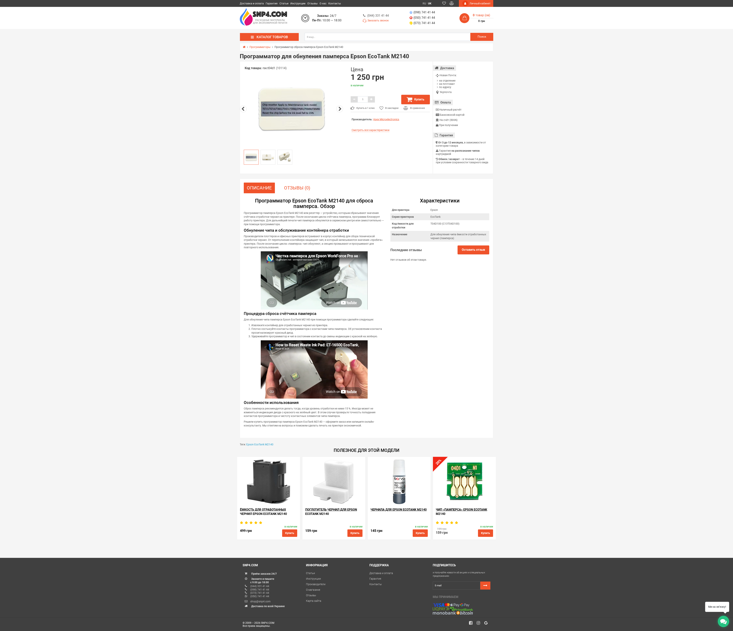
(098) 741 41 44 (424, 12)
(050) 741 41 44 (424, 17)
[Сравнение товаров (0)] (451, 3)
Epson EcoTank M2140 (259, 444)
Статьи (283, 3)
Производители (315, 584)
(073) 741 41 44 (424, 23)
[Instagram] (480, 624)
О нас (323, 3)
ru (424, 3)
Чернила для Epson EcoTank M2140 (399, 509)
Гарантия (272, 3)
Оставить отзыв (473, 250)
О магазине (313, 589)
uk (429, 3)
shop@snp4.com (260, 601)
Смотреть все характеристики (370, 130)
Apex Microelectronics (386, 119)
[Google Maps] (487, 624)
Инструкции (297, 3)
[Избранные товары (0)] (444, 3)
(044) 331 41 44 (378, 15)
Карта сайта (313, 600)
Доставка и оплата (252, 3)
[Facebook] (472, 624)
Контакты (334, 3)
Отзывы (312, 3)
